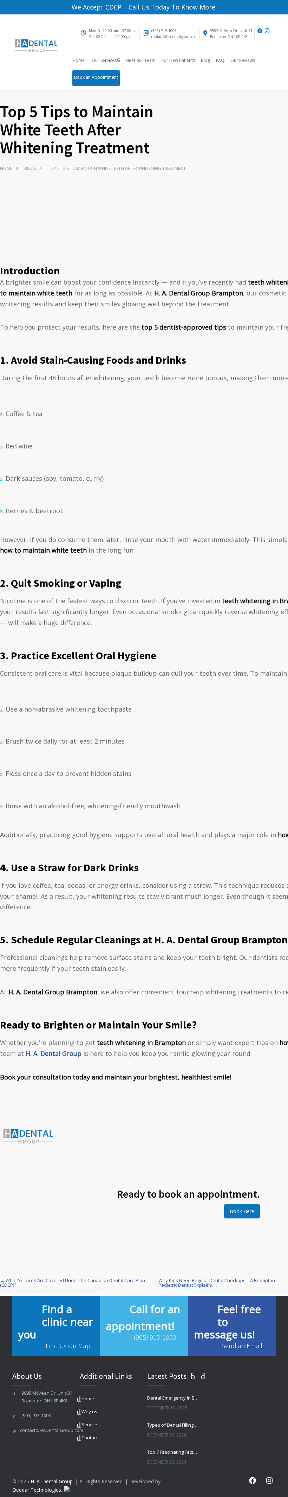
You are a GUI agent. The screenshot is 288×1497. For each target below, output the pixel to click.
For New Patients (178, 60)
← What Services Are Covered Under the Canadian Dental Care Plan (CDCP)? (72, 1282)
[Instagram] (269, 31)
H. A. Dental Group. (52, 1481)
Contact (89, 1437)
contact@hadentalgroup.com (174, 36)
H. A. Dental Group (53, 1053)
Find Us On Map (68, 1345)
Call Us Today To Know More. (172, 7)
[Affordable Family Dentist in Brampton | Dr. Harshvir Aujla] (36, 47)
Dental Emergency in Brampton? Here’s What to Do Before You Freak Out (173, 1398)
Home (78, 60)
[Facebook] (260, 31)
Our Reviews (242, 60)
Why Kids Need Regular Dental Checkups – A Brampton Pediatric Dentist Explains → (216, 1282)
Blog (205, 60)
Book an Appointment (96, 77)
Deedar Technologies (36, 1489)
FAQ (220, 60)
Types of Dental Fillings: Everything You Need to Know (173, 1425)
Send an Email (241, 1345)
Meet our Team (140, 60)
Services (90, 1424)
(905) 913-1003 (164, 30)
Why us (89, 1411)
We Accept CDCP (97, 7)
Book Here (242, 1211)
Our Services (104, 60)
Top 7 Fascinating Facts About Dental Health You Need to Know (173, 1452)
